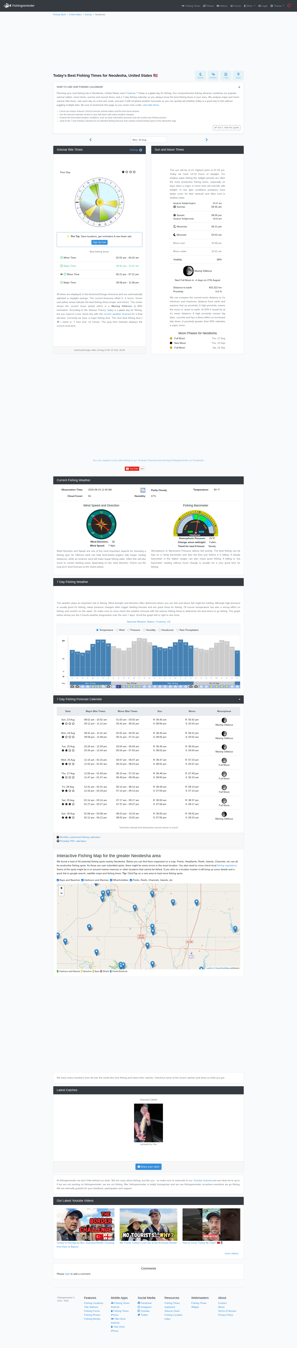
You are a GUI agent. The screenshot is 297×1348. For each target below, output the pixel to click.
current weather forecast (117, 314)
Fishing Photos (92, 1314)
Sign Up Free (99, 242)
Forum (237, 5)
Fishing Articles (92, 1318)
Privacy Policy (225, 1314)
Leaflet (209, 968)
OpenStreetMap (222, 968)
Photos (210, 5)
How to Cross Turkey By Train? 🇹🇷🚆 (203, 1242)
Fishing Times (192, 5)
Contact (222, 1303)
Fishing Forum (92, 1311)
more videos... (232, 1253)
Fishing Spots (59, 15)
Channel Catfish (148, 1099)
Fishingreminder (23, 5)
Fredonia (130, 93)
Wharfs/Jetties (120, 880)
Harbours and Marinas (96, 880)
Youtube (145, 1311)
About (221, 1307)
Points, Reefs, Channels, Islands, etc (153, 880)
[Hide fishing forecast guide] (239, 87)
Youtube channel (202, 1180)
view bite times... (152, 105)
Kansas (88, 15)
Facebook (146, 1303)
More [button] (249, 5)
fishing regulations (227, 865)
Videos (223, 5)
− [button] (61, 893)
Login (264, 5)
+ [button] (61, 888)
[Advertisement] (148, 42)
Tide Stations (91, 1307)
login (67, 1273)
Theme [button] (277, 5)
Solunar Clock (172, 1311)
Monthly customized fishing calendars (80, 837)
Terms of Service (227, 1311)
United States (75, 15)
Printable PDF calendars (73, 841)
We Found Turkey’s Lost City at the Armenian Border (148, 1242)
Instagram (146, 1307)
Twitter (144, 1314)
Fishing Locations (93, 1303)
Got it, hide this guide (228, 127)
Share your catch (149, 1166)
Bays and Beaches (70, 880)
